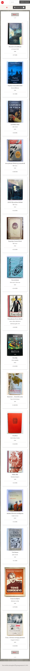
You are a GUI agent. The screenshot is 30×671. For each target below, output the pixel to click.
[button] (6, 7)
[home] (2, 2)
